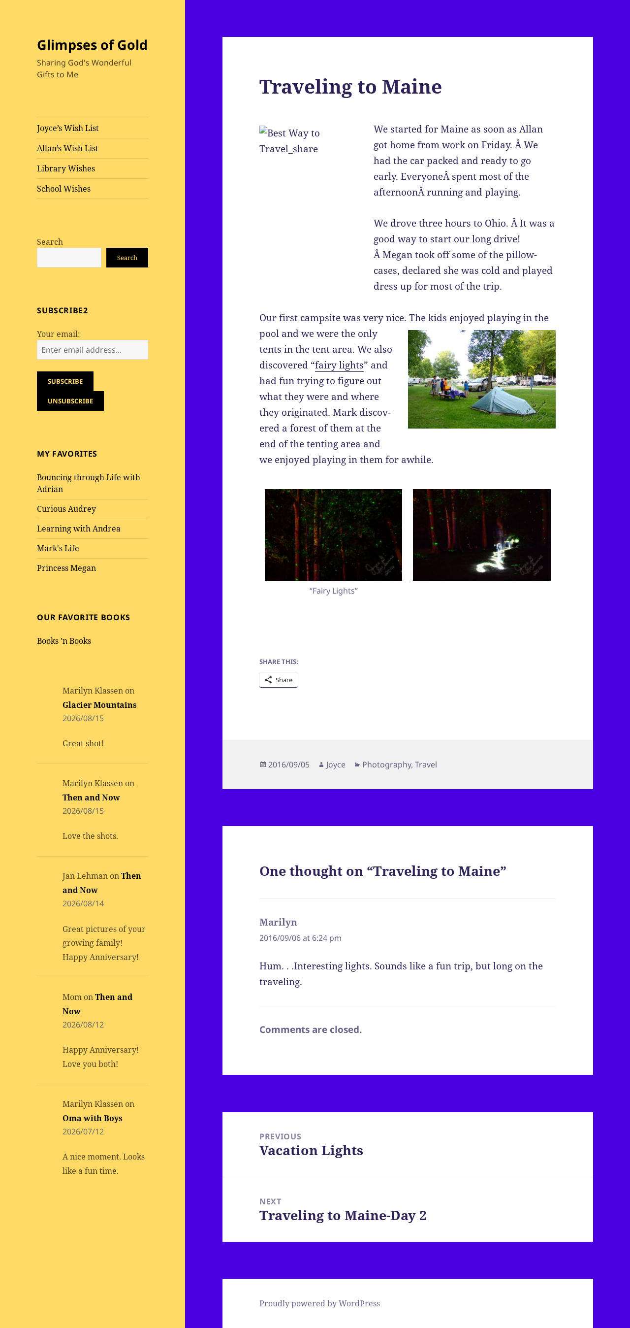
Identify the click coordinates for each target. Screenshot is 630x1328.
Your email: (58, 334)
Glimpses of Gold (92, 44)
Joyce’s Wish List (68, 128)
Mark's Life (58, 548)
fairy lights (339, 365)
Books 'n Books (64, 640)
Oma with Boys (93, 1118)
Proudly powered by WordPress (319, 1303)
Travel (426, 764)
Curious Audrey (66, 508)
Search (50, 241)
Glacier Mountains (100, 704)
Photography (386, 764)
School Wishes (64, 188)
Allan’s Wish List (67, 148)
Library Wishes (66, 168)
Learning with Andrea (79, 528)
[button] (333, 545)
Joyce (336, 764)
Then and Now (91, 797)
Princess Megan (66, 568)
